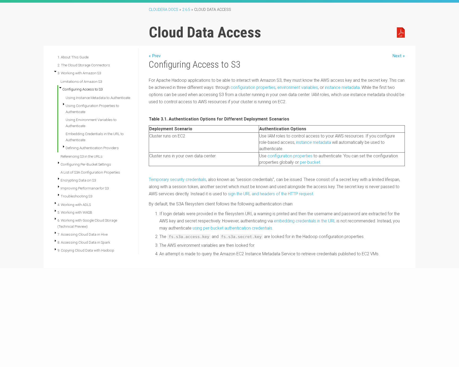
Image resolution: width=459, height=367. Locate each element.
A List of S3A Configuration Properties (90, 172)
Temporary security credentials (177, 179)
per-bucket (310, 162)
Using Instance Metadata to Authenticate (98, 98)
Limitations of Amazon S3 (81, 81)
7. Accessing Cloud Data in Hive (82, 234)
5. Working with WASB (74, 212)
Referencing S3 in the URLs (82, 156)
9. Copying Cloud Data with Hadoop (85, 250)
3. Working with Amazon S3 (79, 73)
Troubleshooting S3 (76, 196)
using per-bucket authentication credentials (232, 228)
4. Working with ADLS (74, 204)
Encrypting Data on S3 (78, 180)
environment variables (297, 87)
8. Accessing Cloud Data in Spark (83, 242)
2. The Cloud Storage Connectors (83, 65)
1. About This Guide (72, 57)
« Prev (155, 55)
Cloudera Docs (163, 9)
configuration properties (253, 87)
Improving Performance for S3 (85, 188)
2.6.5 (186, 9)
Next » (398, 55)
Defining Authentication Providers (92, 148)
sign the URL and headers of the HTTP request (270, 193)
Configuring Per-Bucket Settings (86, 164)
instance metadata (342, 87)
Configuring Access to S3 (82, 89)
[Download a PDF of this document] (401, 32)
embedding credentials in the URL (304, 220)
